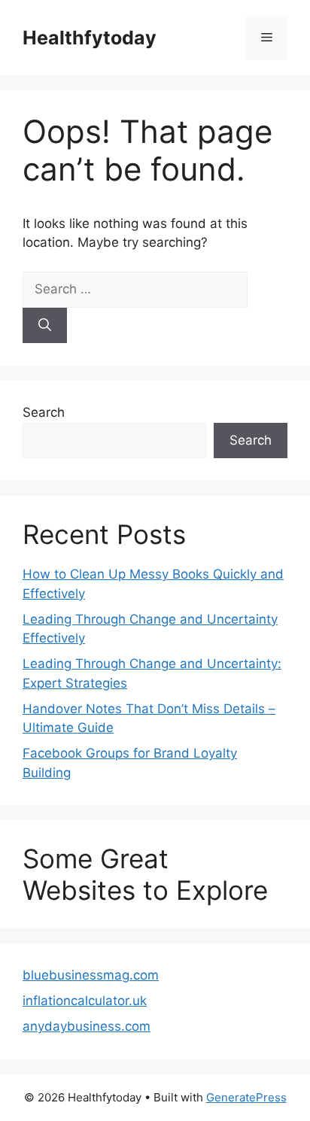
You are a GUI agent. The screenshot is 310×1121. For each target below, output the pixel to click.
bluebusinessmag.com (91, 975)
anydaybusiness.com (86, 1026)
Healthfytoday (90, 37)
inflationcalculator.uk (85, 1000)
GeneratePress (246, 1097)
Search (44, 412)
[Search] (45, 326)
